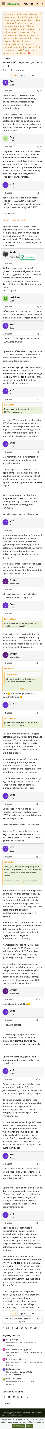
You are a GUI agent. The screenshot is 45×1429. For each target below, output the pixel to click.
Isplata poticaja (13, 1369)
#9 (41, 530)
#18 (40, 1079)
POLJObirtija (12, 1339)
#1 (41, 90)
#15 (40, 857)
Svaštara (10, 1345)
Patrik (13, 252)
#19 (40, 1164)
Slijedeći (23, 75)
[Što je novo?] (37, 4)
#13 (40, 713)
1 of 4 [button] (13, 75)
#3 (41, 193)
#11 (40, 613)
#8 (41, 452)
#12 (40, 663)
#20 (40, 1223)
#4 (41, 263)
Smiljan (13, 580)
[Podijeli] (38, 90)
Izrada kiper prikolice (16, 1359)
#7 (41, 399)
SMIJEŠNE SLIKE (13, 1378)
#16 (40, 999)
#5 (41, 306)
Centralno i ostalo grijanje (18, 1349)
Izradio (15, 1415)
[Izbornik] (3, 3)
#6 (41, 334)
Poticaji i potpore (13, 1374)
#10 (40, 589)
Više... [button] (22, 688)
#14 (40, 804)
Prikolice (9, 1365)
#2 (41, 146)
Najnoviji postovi (11, 1335)
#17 (40, 1020)
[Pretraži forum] (41, 4)
